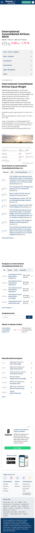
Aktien (5, 508)
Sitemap (5, 491)
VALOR (4, 39)
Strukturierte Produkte (10, 512)
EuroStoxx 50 (7, 504)
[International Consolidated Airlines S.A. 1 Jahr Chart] (27, 330)
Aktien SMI (6, 502)
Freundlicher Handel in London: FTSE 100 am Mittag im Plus (20, 206)
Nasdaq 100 (24, 504)
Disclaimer (26, 488)
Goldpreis (25, 506)
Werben (17, 486)
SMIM (20, 502)
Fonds (13, 510)
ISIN (15, 39)
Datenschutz (26, 486)
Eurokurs (26, 508)
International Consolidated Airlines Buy (15, 302)
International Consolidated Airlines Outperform (15, 276)
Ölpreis (25, 514)
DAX (24, 502)
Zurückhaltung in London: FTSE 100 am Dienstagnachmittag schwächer (20, 199)
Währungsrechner (16, 514)
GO (29, 317)
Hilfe (16, 484)
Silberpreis (6, 510)
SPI (12, 502)
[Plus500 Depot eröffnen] (9, 3)
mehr (3, 397)
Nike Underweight (15, 364)
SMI (19, 506)
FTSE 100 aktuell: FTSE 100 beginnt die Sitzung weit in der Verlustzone (21, 188)
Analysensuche (8, 313)
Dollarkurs (18, 508)
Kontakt (5, 484)
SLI (16, 502)
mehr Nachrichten (7, 238)
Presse (5, 488)
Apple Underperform (16, 369)
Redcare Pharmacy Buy (17, 388)
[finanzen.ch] (10, 1)
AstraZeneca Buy (15, 383)
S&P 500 (13, 506)
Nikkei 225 (6, 506)
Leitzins (5, 516)
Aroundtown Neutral (16, 374)
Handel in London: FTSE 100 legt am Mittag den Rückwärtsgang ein (20, 221)
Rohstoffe (22, 512)
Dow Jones (16, 504)
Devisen (11, 508)
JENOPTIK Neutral (15, 393)
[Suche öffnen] (33, 2)
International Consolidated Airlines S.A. (6, 330)
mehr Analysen (6, 308)
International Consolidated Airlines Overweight (15, 296)
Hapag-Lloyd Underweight (18, 378)
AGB (24, 491)
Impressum (26, 484)
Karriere (5, 486)
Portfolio (6, 514)
